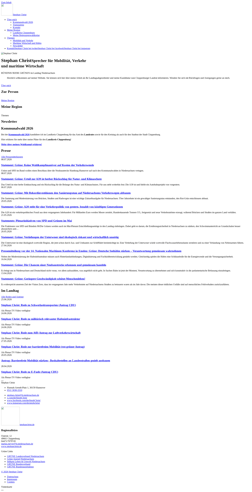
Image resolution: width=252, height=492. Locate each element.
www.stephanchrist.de (11, 446)
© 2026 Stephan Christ (11, 471)
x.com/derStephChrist (17, 398)
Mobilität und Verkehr (23, 40)
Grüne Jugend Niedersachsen (20, 459)
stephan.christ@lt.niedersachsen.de (23, 395)
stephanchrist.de (27, 424)
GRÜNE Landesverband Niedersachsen (25, 456)
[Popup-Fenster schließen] (2, 490)
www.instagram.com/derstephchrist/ (23, 403)
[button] (2, 380)
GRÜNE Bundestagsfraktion (20, 467)
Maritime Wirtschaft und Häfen (27, 43)
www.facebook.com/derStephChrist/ (24, 400)
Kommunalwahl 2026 (23, 22)
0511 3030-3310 (14, 390)
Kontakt (16, 27)
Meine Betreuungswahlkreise (26, 35)
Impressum (12, 479)
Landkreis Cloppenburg (24, 32)
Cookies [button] (11, 482)
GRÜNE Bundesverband (18, 464)
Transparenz (18, 25)
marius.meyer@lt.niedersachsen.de (17, 444)
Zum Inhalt (6, 2)
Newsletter (18, 46)
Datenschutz (12, 476)
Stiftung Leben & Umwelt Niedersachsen (26, 461)
